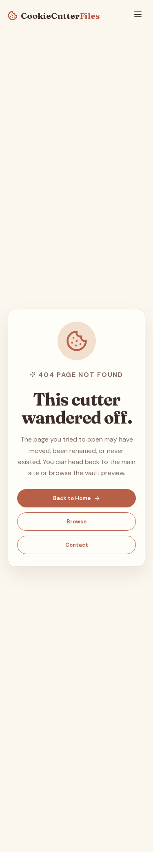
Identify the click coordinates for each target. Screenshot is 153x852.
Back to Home (72, 498)
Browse (76, 521)
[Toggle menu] (138, 15)
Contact (76, 544)
